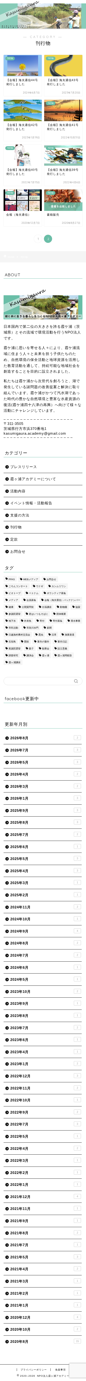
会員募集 (31, 600)
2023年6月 (44, 1040)
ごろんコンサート (18, 586)
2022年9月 (44, 1112)
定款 (14, 539)
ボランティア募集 (56, 593)
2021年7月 (44, 1245)
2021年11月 (44, 1209)
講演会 (30, 655)
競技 (26, 641)
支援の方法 (19, 515)
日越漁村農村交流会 (19, 634)
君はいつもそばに (38, 614)
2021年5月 (44, 1257)
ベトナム (33, 593)
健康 (11, 607)
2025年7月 (44, 835)
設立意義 (62, 648)
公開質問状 (28, 607)
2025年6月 (44, 847)
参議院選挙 (15, 614)
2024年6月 (44, 967)
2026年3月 (44, 786)
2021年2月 (44, 1293)
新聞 (49, 627)
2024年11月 (44, 907)
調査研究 (13, 655)
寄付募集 (57, 621)
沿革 (54, 634)
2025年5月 (44, 859)
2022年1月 (44, 1185)
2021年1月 (44, 1305)
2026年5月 (44, 762)
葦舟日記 (62, 641)
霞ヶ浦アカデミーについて (33, 479)
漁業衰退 (69, 634)
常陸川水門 (32, 627)
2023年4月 (44, 1052)
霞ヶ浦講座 (15, 662)
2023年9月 (44, 1003)
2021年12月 (44, 1197)
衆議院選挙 (15, 648)
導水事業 (75, 621)
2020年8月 (44, 1341)
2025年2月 (44, 895)
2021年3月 (44, 1281)
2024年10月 (44, 919)
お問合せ (18, 551)
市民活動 (13, 627)
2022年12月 (44, 1076)
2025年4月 (44, 871)
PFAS (12, 579)
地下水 (12, 621)
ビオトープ (15, 593)
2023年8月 (44, 1016)
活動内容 (18, 491)
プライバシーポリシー (34, 1369)
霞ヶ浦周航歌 (65, 655)
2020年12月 (44, 1317)
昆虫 (40, 634)
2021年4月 (44, 1269)
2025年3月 (44, 883)
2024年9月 (44, 931)
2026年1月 (44, 798)
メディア (13, 600)
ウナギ (39, 586)
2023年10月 (44, 992)
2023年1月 (44, 1064)
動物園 (63, 607)
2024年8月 (44, 943)
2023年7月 (44, 1028)
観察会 (45, 648)
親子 (31, 648)
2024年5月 (44, 979)
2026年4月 (44, 774)
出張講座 (47, 607)
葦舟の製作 (43, 641)
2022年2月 (44, 1173)
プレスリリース (23, 467)
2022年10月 (44, 1100)
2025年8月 (44, 822)
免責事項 (60, 1369)
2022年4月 (44, 1148)
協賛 (77, 607)
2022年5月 (44, 1136)
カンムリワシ (59, 586)
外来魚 (27, 621)
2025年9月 (44, 810)
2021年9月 (44, 1221)
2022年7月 (44, 1124)
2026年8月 (44, 738)
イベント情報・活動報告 (31, 503)
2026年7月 (44, 750)
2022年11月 (44, 1088)
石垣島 (12, 641)
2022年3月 (44, 1160)
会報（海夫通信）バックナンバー (62, 600)
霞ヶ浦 (45, 655)
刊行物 (24, 257)
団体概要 (61, 614)
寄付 (42, 621)
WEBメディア (30, 579)
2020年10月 (44, 1329)
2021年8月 (44, 1233)
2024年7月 (44, 955)
